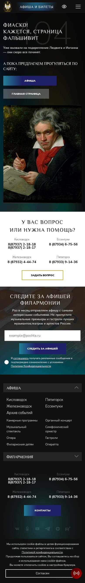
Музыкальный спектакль (16, 429)
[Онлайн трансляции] (76, 573)
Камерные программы (22, 420)
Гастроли (51, 438)
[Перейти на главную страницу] (8, 6)
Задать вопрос (42, 275)
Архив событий (19, 413)
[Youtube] (37, 529)
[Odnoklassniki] (27, 529)
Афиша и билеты (36, 7)
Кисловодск (17, 400)
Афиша (30, 81)
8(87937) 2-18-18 (22, 244)
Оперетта (51, 444)
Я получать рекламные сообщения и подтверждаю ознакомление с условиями (41, 362)
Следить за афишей (42, 348)
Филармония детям (20, 444)
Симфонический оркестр (56, 429)
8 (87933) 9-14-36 (63, 262)
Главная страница (26, 94)
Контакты (42, 510)
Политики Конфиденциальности (31, 366)
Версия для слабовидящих (64, 6)
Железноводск (19, 406)
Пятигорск (54, 400)
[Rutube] (68, 529)
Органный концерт (58, 420)
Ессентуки (54, 406)
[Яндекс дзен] (58, 529)
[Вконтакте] (17, 529)
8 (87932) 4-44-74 (22, 262)
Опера (11, 438)
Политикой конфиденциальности (42, 552)
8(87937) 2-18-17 (22, 247)
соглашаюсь (21, 358)
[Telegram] (47, 529)
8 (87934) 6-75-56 (63, 244)
